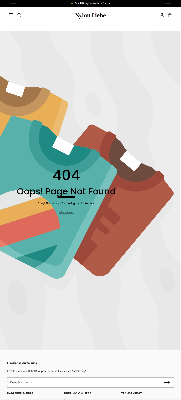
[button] (170, 15)
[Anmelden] (162, 15)
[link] (66, 212)
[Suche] (19, 15)
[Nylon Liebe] (90, 15)
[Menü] (11, 15)
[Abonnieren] (167, 382)
